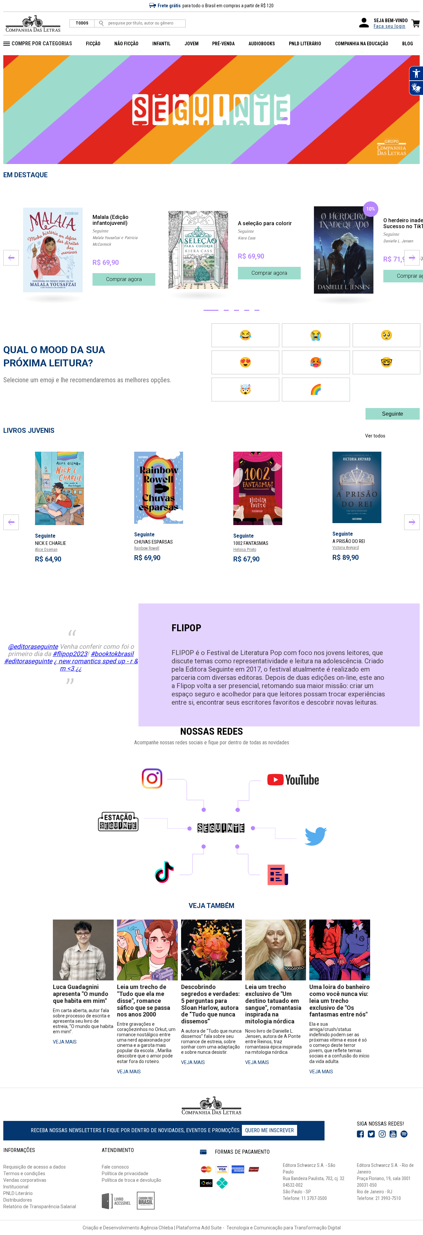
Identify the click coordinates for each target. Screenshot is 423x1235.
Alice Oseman (46, 549)
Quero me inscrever (269, 1130)
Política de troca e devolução (131, 1180)
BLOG (407, 43)
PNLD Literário (18, 1193)
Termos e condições (24, 1173)
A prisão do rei (348, 541)
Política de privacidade (125, 1173)
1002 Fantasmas (250, 543)
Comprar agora (124, 279)
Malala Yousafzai (106, 237)
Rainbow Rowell (146, 548)
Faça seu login (389, 26)
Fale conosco (115, 1167)
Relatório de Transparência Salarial (39, 1206)
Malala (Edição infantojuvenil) (111, 220)
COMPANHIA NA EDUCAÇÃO (361, 43)
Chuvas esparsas (153, 542)
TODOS (82, 23)
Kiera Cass (246, 238)
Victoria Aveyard (345, 547)
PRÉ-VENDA (223, 43)
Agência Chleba (156, 1227)
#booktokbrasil (112, 654)
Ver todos (375, 435)
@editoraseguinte (33, 646)
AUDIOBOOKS (262, 43)
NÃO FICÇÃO (126, 43)
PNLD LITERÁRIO (305, 43)
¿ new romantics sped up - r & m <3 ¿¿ (96, 664)
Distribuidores (17, 1200)
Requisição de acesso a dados (34, 1167)
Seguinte (100, 230)
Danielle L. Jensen (398, 241)
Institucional (15, 1186)
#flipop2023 (70, 654)
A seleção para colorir (265, 223)
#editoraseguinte (28, 661)
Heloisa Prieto (244, 549)
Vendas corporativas (24, 1180)
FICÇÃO (93, 43)
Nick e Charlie (50, 543)
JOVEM (191, 43)
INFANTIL (161, 43)
